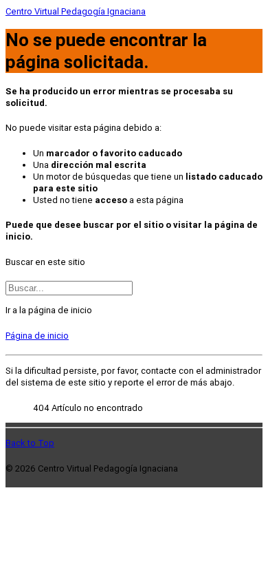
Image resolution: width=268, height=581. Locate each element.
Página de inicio (37, 335)
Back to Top (29, 443)
